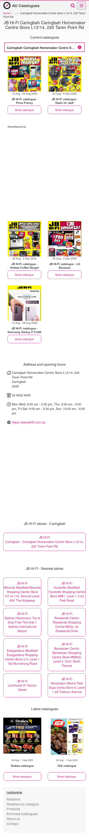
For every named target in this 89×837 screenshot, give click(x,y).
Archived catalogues (22, 813)
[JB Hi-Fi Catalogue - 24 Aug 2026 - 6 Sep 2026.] (64, 74)
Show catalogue (24, 110)
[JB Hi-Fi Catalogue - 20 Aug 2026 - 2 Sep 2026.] (24, 238)
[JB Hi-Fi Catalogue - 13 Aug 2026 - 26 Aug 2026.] (24, 74)
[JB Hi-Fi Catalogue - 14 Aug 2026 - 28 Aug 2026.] (24, 303)
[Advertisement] (44, 172)
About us (13, 818)
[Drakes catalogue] (22, 735)
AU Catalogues (26, 5)
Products (13, 808)
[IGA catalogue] (67, 735)
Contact (12, 823)
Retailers (13, 799)
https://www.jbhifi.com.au (29, 422)
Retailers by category (22, 804)
